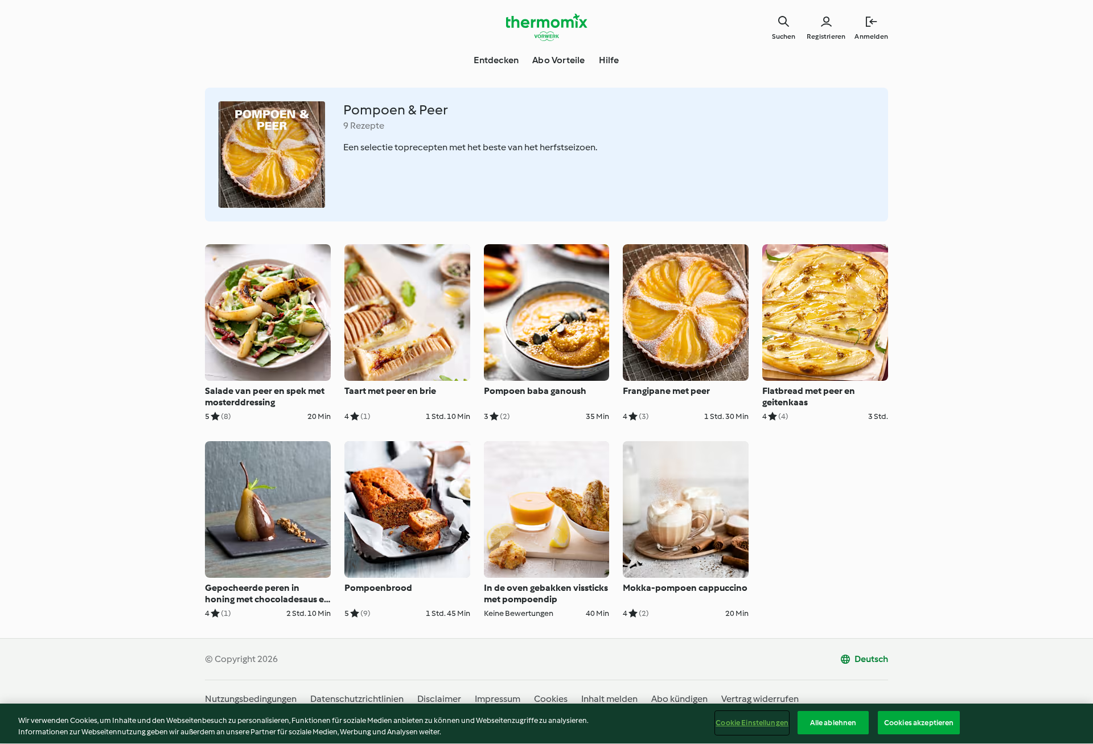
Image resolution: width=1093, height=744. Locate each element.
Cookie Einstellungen (752, 722)
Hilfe (609, 60)
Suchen (783, 36)
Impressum (497, 698)
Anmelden (871, 36)
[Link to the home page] (546, 27)
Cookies (551, 698)
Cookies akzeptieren (919, 722)
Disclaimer (439, 698)
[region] (546, 724)
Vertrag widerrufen (760, 698)
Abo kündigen (679, 698)
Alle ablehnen (833, 722)
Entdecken (496, 60)
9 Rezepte (363, 125)
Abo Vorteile (558, 60)
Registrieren (826, 36)
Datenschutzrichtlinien (357, 698)
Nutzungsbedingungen (251, 698)
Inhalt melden (609, 698)
